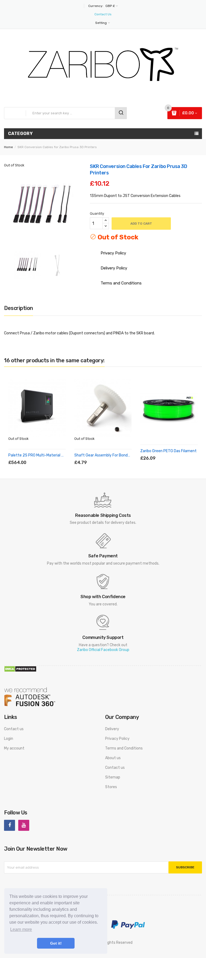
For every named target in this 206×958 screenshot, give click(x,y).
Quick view (47, 456)
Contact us (14, 729)
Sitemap (112, 777)
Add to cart (141, 223)
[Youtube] (23, 825)
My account (14, 748)
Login (8, 738)
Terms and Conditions (124, 748)
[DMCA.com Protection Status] (20, 669)
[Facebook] (9, 825)
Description (18, 308)
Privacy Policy (117, 738)
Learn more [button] (21, 929)
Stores (111, 787)
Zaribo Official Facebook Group (103, 650)
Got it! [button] (56, 943)
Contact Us (103, 14)
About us (113, 758)
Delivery (112, 729)
